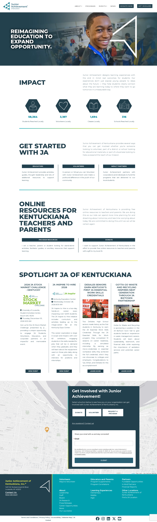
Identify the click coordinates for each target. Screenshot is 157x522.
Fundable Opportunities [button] (132, 482)
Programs (90, 6)
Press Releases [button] (65, 503)
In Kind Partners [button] (129, 484)
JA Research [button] (64, 501)
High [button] (93, 498)
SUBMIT (104, 460)
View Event (33, 371)
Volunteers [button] (64, 479)
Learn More (95, 371)
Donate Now (126, 6)
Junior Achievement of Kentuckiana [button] (131, 494)
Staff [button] (61, 495)
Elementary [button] (96, 493)
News (113, 6)
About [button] (62, 490)
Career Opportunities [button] (68, 506)
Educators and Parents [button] (102, 479)
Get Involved (144, 6)
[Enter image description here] (64, 294)
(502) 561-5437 (11, 495)
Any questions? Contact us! (83, 423)
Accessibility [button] (56, 517)
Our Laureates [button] (65, 511)
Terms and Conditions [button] (29, 517)
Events (102, 6)
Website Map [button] (67, 517)
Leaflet (133, 473)
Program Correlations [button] (100, 484)
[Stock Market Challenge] (33, 301)
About (78, 6)
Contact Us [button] (11, 492)
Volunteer (94, 413)
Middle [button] (93, 495)
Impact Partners (119, 166)
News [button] (61, 508)
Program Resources (48, 240)
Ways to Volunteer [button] (67, 482)
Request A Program (113, 412)
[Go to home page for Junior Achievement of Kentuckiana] (16, 6)
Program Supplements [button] (100, 482)
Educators (38, 166)
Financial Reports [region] (129, 487)
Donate (109, 240)
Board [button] (62, 498)
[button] (81, 6)
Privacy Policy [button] (44, 517)
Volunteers (78, 166)
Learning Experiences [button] (101, 490)
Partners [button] (126, 479)
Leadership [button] (64, 493)
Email (77, 439)
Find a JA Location (129, 497)
